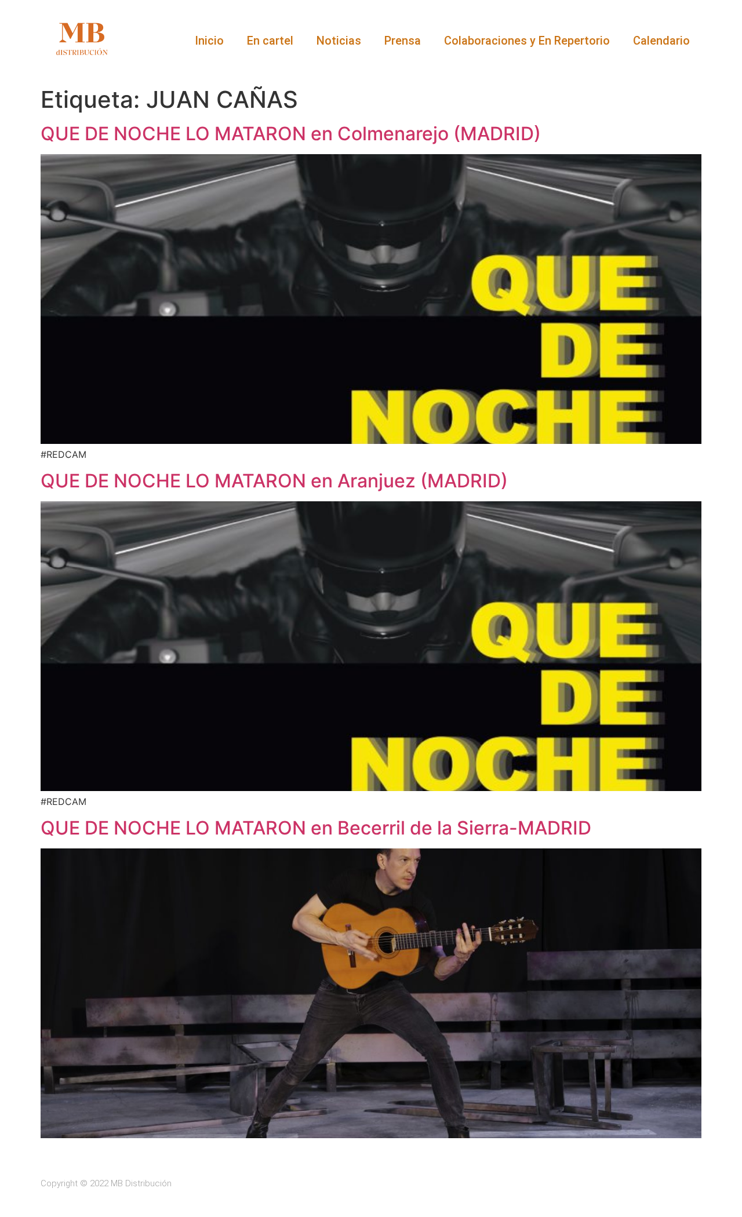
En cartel (270, 41)
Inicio (209, 41)
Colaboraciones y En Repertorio (527, 41)
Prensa (402, 41)
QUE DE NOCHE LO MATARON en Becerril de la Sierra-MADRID (316, 828)
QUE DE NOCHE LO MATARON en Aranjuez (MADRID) (274, 480)
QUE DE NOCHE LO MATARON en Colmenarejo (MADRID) (291, 133)
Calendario (661, 41)
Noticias (339, 41)
